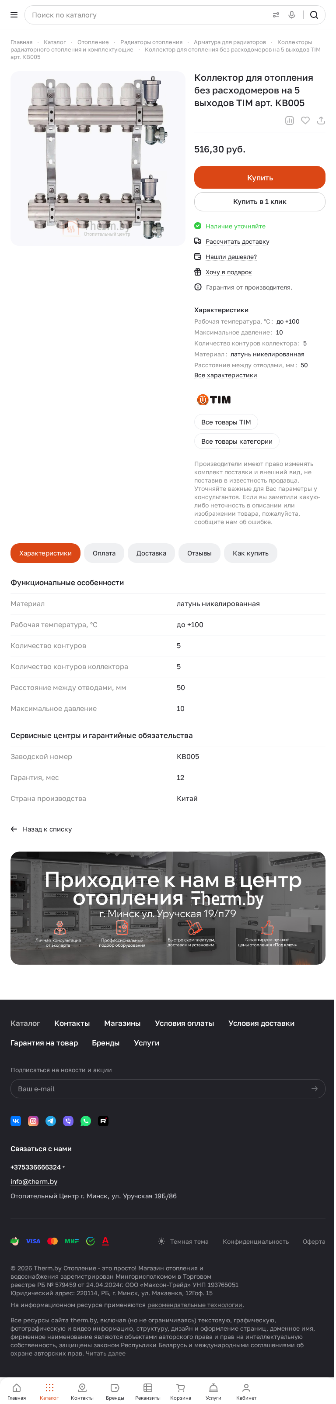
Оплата (104, 553)
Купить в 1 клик (260, 201)
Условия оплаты (184, 1023)
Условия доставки (261, 1023)
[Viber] (68, 1121)
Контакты (72, 1023)
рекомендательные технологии (194, 1304)
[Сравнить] (289, 120)
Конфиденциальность (256, 1241)
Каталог (25, 1023)
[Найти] (314, 15)
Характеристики (45, 553)
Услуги (146, 1042)
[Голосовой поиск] (293, 15)
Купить (260, 177)
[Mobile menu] (14, 14)
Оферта (314, 1241)
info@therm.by (33, 1181)
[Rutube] (103, 1121)
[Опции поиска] (274, 15)
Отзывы (199, 553)
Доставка (151, 553)
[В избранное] (305, 120)
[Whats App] (85, 1121)
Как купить (251, 553)
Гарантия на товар (44, 1042)
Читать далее (106, 1353)
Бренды (106, 1042)
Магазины (122, 1023)
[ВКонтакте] (15, 1121)
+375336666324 (35, 1167)
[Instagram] (33, 1121)
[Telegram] (51, 1121)
